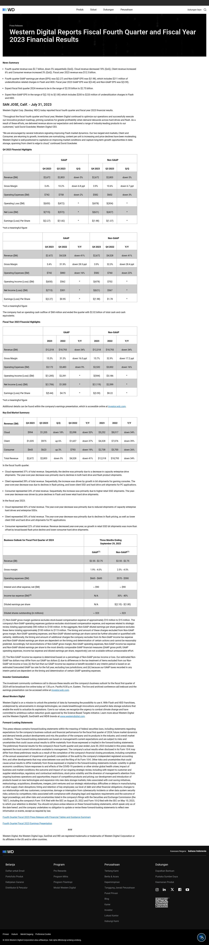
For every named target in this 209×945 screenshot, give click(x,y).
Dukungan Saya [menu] (194, 10)
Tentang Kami (111, 871)
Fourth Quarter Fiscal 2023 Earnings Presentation (27, 823)
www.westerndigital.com (72, 716)
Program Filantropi (63, 882)
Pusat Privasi (111, 893)
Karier (107, 904)
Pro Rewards (60, 871)
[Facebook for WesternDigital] (180, 890)
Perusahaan (127, 9)
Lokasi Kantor (111, 915)
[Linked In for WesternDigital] (164, 890)
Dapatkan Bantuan (164, 871)
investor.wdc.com (117, 406)
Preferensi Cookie (43, 934)
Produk (79, 9)
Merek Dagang (26, 934)
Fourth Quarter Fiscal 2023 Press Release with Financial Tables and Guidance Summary (47, 817)
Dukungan (108, 9)
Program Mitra (61, 876)
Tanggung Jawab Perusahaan (119, 887)
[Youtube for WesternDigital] (187, 890)
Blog (106, 898)
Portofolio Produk (14, 876)
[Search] (205, 9)
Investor (108, 910)
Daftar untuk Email (15, 871)
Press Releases (16, 25)
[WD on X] (172, 889)
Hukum (14, 934)
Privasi (6, 934)
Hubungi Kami (111, 921)
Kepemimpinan (112, 882)
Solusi (93, 9)
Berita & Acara (111, 876)
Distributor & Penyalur (16, 887)
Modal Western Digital (65, 887)
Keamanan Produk (164, 882)
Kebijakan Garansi (15, 882)
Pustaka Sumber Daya (166, 876)
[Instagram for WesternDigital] (157, 890)
